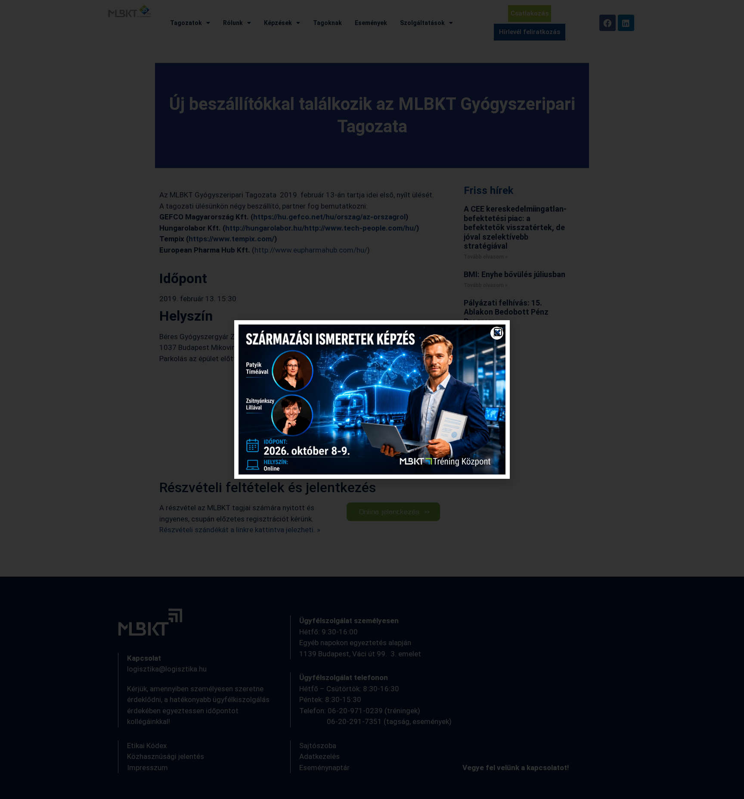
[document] (372, 399)
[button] (498, 332)
